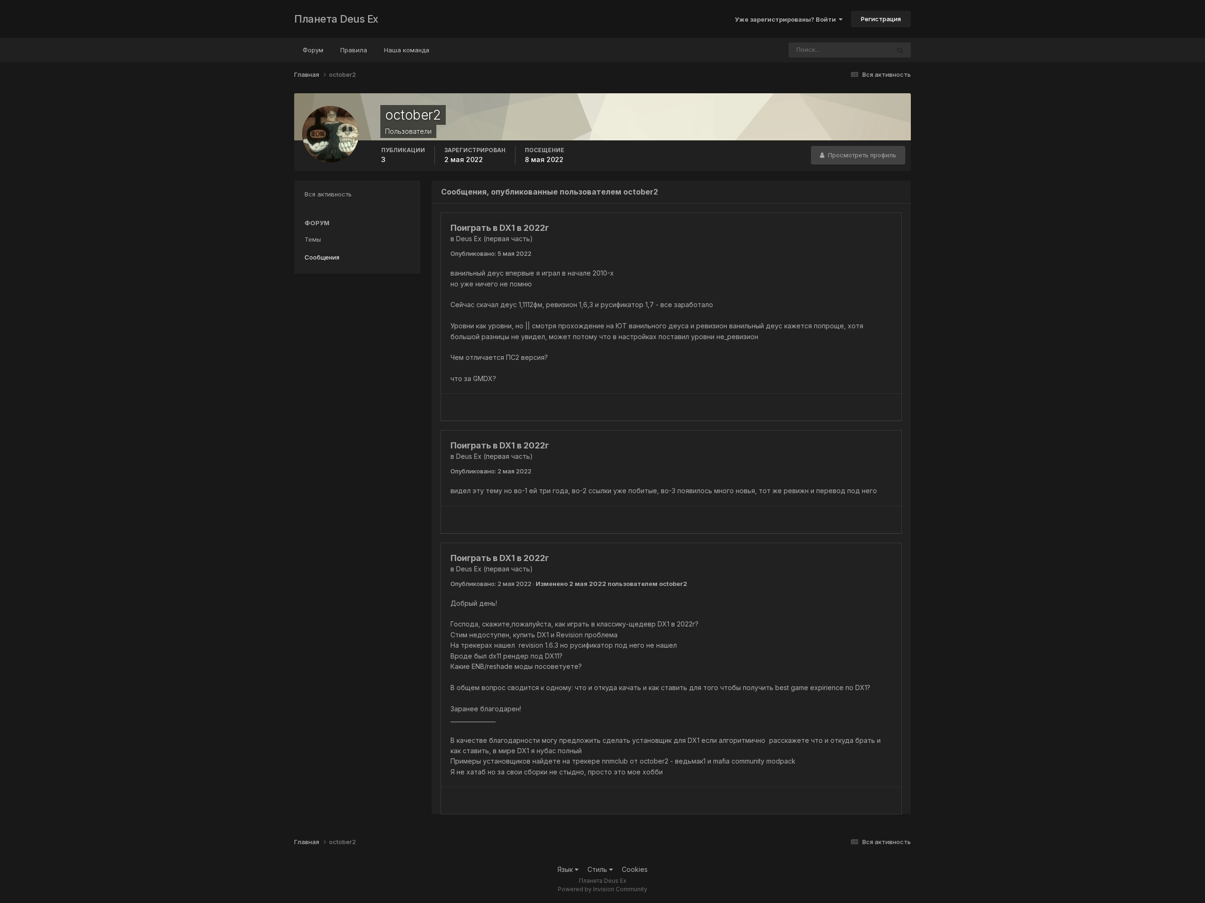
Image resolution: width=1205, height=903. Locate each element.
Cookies (635, 869)
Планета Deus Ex (336, 19)
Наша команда (406, 50)
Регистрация (881, 19)
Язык (566, 869)
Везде (868, 49)
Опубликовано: (490, 253)
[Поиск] (900, 50)
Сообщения (322, 257)
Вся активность (328, 194)
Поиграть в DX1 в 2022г (499, 228)
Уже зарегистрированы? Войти (787, 19)
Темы (313, 239)
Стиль (598, 869)
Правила (353, 50)
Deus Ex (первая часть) (494, 239)
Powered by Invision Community (602, 889)
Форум (313, 50)
